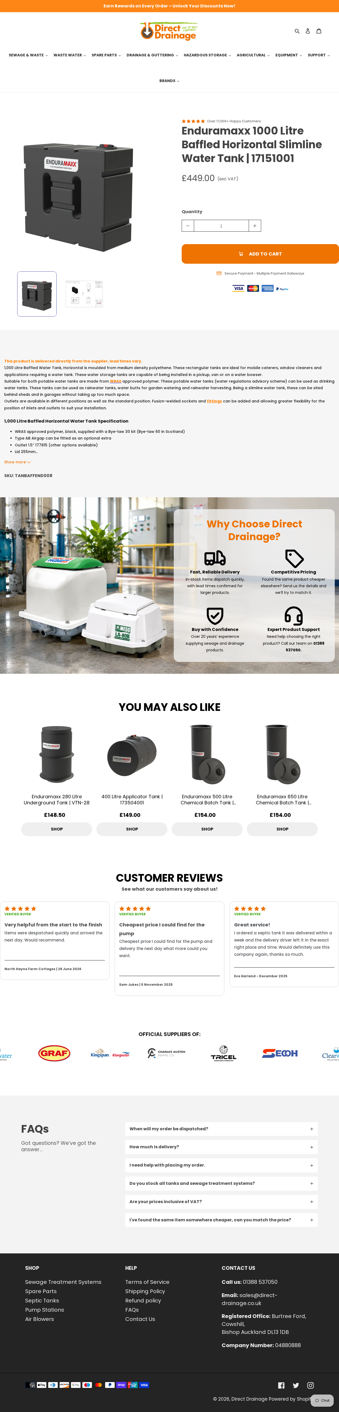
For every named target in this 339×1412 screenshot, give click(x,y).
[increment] (255, 225)
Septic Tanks (42, 1300)
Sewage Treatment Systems (63, 1282)
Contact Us (140, 1319)
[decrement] (188, 225)
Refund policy (143, 1300)
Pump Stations (44, 1310)
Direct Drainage (249, 1399)
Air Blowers (39, 1319)
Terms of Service (147, 1282)
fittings (214, 401)
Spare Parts (41, 1291)
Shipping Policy (145, 1291)
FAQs (132, 1310)
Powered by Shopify (291, 1399)
